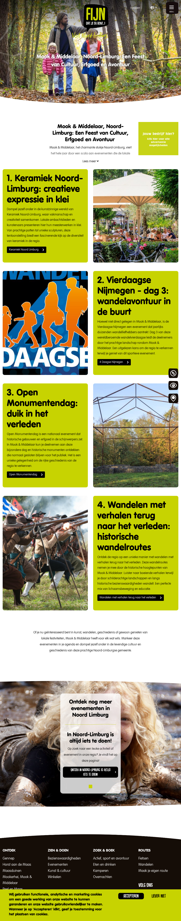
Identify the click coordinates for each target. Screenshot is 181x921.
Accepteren (131, 896)
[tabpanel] (90, 757)
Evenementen (58, 864)
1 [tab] (90, 786)
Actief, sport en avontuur (111, 858)
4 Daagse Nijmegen (111, 362)
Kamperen (101, 871)
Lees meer (90, 161)
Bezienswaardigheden (64, 858)
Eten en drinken (104, 864)
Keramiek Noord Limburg (24, 249)
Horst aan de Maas (17, 864)
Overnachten (102, 877)
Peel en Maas (13, 889)
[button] (154, 8)
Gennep (8, 858)
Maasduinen (12, 871)
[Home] (90, 21)
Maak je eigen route (153, 871)
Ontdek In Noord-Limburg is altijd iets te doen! (90, 772)
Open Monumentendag (23, 474)
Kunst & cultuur (59, 871)
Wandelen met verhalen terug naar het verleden (128, 597)
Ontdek (173, 373)
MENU (171, 12)
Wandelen (145, 864)
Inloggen (135, 8)
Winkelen (54, 877)
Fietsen (143, 858)
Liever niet (159, 896)
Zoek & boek (173, 398)
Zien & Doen (173, 386)
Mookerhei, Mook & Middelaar (17, 880)
